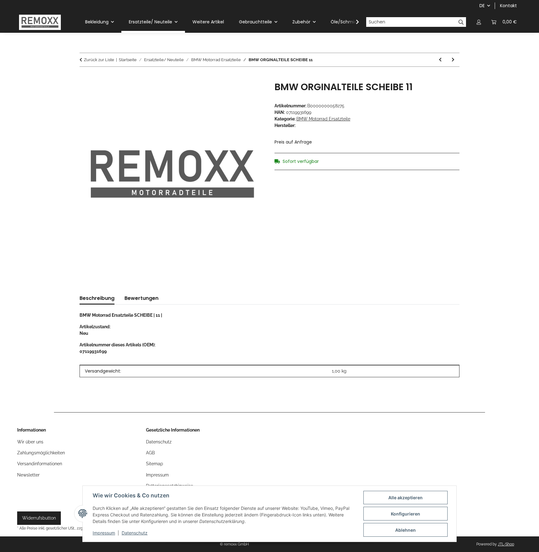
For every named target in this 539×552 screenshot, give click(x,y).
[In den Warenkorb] (85, 78)
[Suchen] (461, 22)
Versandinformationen (39, 463)
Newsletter (28, 474)
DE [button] (482, 5)
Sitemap (154, 463)
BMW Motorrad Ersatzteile (323, 118)
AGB (150, 452)
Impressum (104, 532)
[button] (478, 22)
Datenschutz (135, 532)
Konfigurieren (405, 513)
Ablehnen (405, 530)
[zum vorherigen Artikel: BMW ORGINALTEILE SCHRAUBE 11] (440, 59)
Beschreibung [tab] (97, 298)
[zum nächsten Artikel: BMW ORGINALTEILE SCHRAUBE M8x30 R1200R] (453, 59)
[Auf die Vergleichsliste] (251, 93)
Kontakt (508, 5)
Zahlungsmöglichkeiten (41, 452)
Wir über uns (30, 441)
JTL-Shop (506, 544)
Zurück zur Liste (99, 59)
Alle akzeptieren (405, 497)
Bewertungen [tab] (141, 298)
